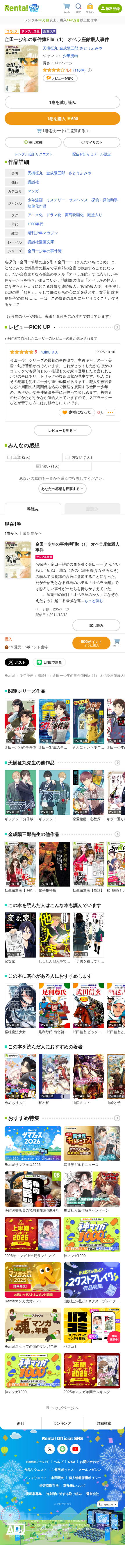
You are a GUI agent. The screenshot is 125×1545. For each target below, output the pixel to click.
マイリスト (94, 142)
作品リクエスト (35, 1469)
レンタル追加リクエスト (34, 153)
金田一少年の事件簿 (45, 250)
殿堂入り (94, 214)
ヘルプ (58, 1461)
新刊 (20, 1423)
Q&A (71, 1461)
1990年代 (35, 223)
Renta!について (37, 1461)
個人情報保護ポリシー (85, 1477)
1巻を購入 (62, 118)
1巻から (11, 533)
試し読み (96, 625)
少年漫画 (70, 55)
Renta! (10, 675)
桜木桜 (44, 1102)
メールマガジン (89, 1469)
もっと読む (93, 600)
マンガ (33, 190)
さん (49, 352)
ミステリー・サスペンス (67, 200)
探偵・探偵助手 (104, 200)
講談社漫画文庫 (41, 241)
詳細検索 (104, 1423)
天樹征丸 (50, 48)
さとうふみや (91, 48)
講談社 (33, 181)
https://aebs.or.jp (41, 1537)
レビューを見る (60, 430)
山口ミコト (81, 1102)
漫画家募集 (34, 1493)
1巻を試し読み (62, 102)
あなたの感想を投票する (60, 488)
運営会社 (92, 1493)
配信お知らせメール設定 (91, 153)
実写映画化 (74, 214)
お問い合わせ (89, 1461)
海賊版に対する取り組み (64, 1493)
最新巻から (32, 533)
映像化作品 (37, 206)
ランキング (62, 1423)
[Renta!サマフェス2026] (33, 8)
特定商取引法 (49, 1485)
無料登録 (113, 8)
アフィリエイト (35, 1477)
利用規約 (57, 1477)
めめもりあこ (15, 1102)
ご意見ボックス (62, 1469)
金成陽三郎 (68, 48)
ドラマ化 (53, 214)
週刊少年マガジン (43, 232)
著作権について (74, 1485)
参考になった (80, 412)
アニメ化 (35, 214)
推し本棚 (35, 142)
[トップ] (16, 8)
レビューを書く (62, 78)
